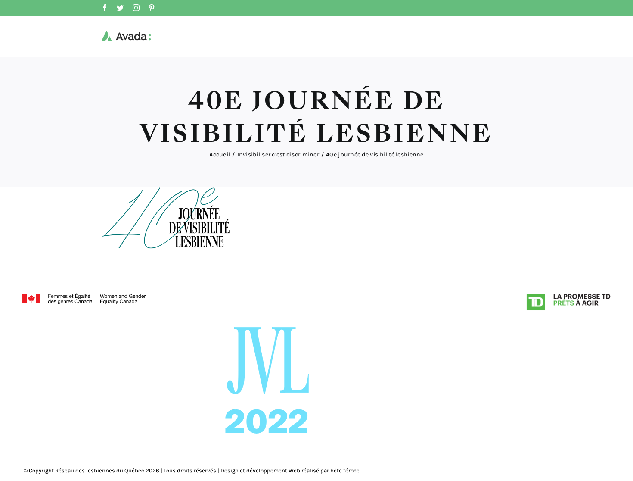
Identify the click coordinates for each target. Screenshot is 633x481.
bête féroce (345, 470)
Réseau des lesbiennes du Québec (99, 470)
